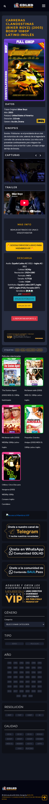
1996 (33, 672)
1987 (15, 668)
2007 (27, 682)
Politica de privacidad (35, 797)
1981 (15, 663)
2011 (15, 686)
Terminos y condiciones (13, 797)
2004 (9, 682)
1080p (29, 715)
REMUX (39, 734)
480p (9, 715)
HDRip (29, 739)
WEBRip (19, 744)
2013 (27, 686)
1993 (15, 672)
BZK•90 (30, 795)
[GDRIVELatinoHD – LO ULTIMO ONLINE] (23, 5)
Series (14, 644)
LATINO (39, 350)
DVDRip (40, 739)
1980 (9, 663)
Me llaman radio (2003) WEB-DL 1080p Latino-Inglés (33, 395)
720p (19, 715)
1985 (39, 663)
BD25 (30, 734)
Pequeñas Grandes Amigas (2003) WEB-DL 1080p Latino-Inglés (33, 442)
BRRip (19, 739)
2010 (9, 686)
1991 (39, 668)
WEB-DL (9, 744)
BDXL (9, 734)
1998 (9, 677)
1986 (9, 668)
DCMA (4, 799)
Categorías (8, 620)
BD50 (19, 734)
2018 (21, 691)
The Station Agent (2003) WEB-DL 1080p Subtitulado (10, 395)
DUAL (23, 350)
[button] (36, 155)
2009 (39, 682)
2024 (30, 696)
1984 (33, 663)
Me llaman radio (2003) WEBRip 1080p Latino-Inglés (11, 442)
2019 (27, 691)
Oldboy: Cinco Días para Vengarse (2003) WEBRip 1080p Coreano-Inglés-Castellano (11, 494)
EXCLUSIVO (31, 350)
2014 (33, 686)
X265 (19, 748)
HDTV (29, 744)
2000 (21, 677)
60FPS (39, 744)
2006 (21, 682)
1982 (21, 663)
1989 (27, 668)
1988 (21, 668)
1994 (21, 672)
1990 (33, 668)
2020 (33, 691)
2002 (33, 677)
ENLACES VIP (24, 305)
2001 (27, 677)
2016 (9, 691)
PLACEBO (29, 748)
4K (40, 715)
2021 (39, 691)
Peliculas (35, 644)
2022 (18, 696)
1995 (27, 672)
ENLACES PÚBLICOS (24, 298)
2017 (15, 691)
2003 (17, 350)
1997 (39, 672)
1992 (9, 672)
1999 (15, 677)
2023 (24, 696)
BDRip (9, 739)
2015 (39, 686)
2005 (15, 682)
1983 (27, 663)
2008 (33, 682)
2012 (21, 686)
